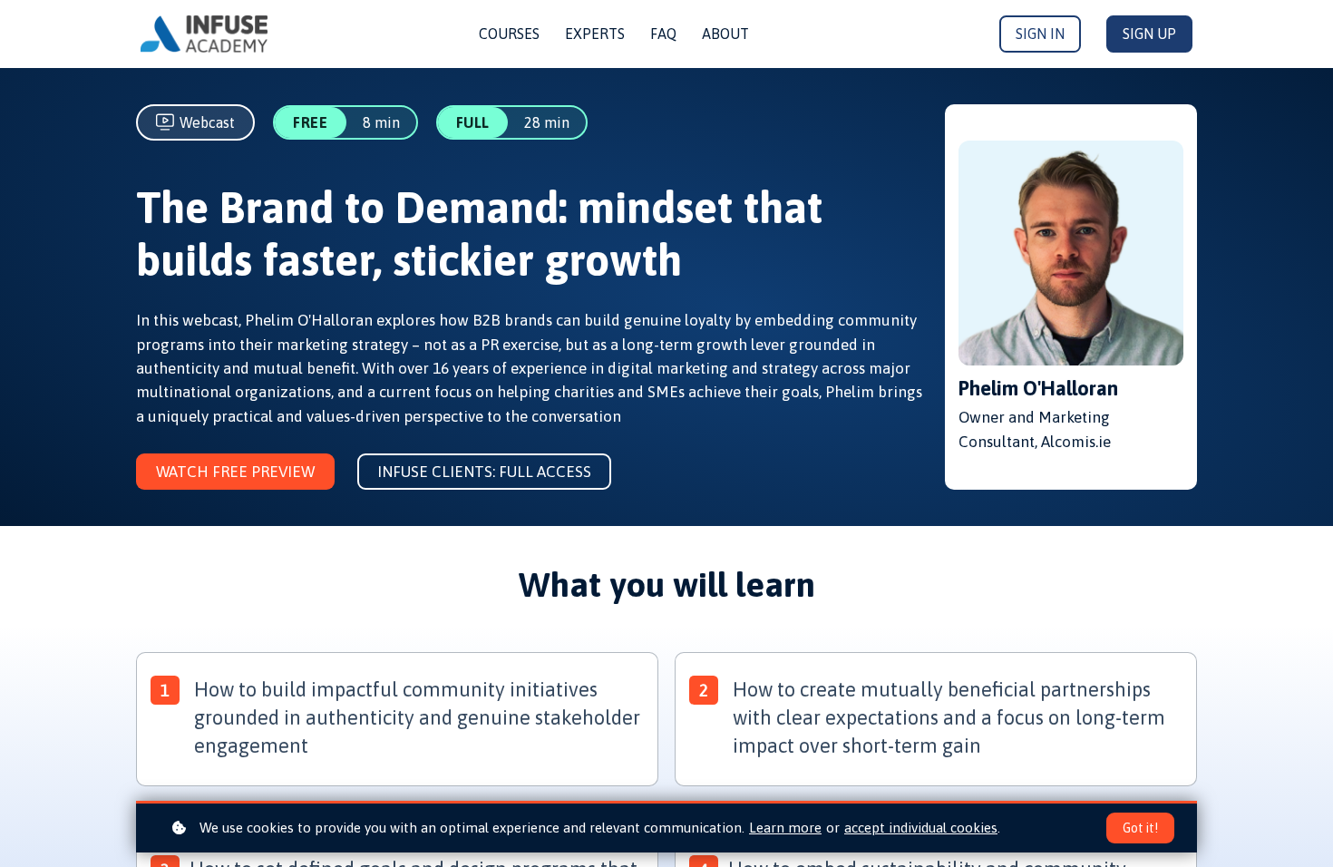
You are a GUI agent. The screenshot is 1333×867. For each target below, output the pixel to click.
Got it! (1140, 828)
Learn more (785, 827)
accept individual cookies (920, 827)
